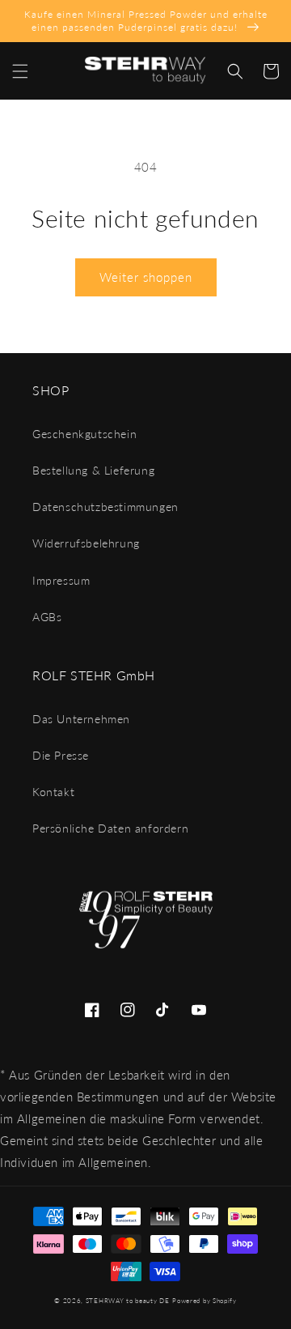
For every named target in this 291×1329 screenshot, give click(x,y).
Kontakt (53, 792)
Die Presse (60, 755)
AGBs (46, 617)
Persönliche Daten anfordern (110, 828)
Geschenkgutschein (84, 434)
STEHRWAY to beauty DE (128, 1301)
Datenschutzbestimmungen (105, 506)
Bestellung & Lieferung (93, 470)
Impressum (61, 580)
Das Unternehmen (81, 719)
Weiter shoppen (145, 277)
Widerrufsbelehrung (86, 543)
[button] (20, 71)
